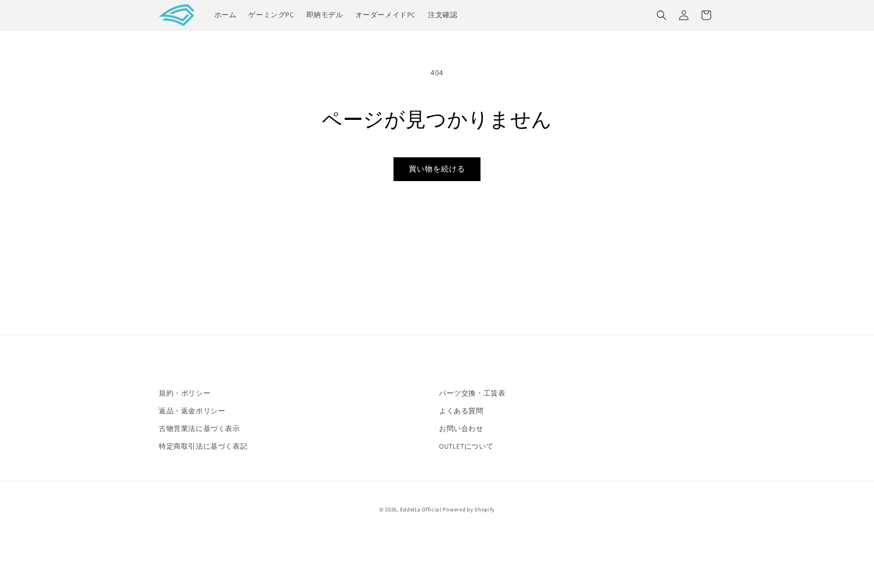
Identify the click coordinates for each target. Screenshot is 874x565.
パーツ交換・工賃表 (472, 393)
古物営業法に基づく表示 (199, 428)
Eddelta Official (421, 509)
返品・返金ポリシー (192, 410)
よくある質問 (461, 410)
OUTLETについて (466, 446)
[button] (661, 15)
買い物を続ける (437, 168)
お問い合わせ (461, 428)
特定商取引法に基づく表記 (203, 446)
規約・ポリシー (184, 393)
